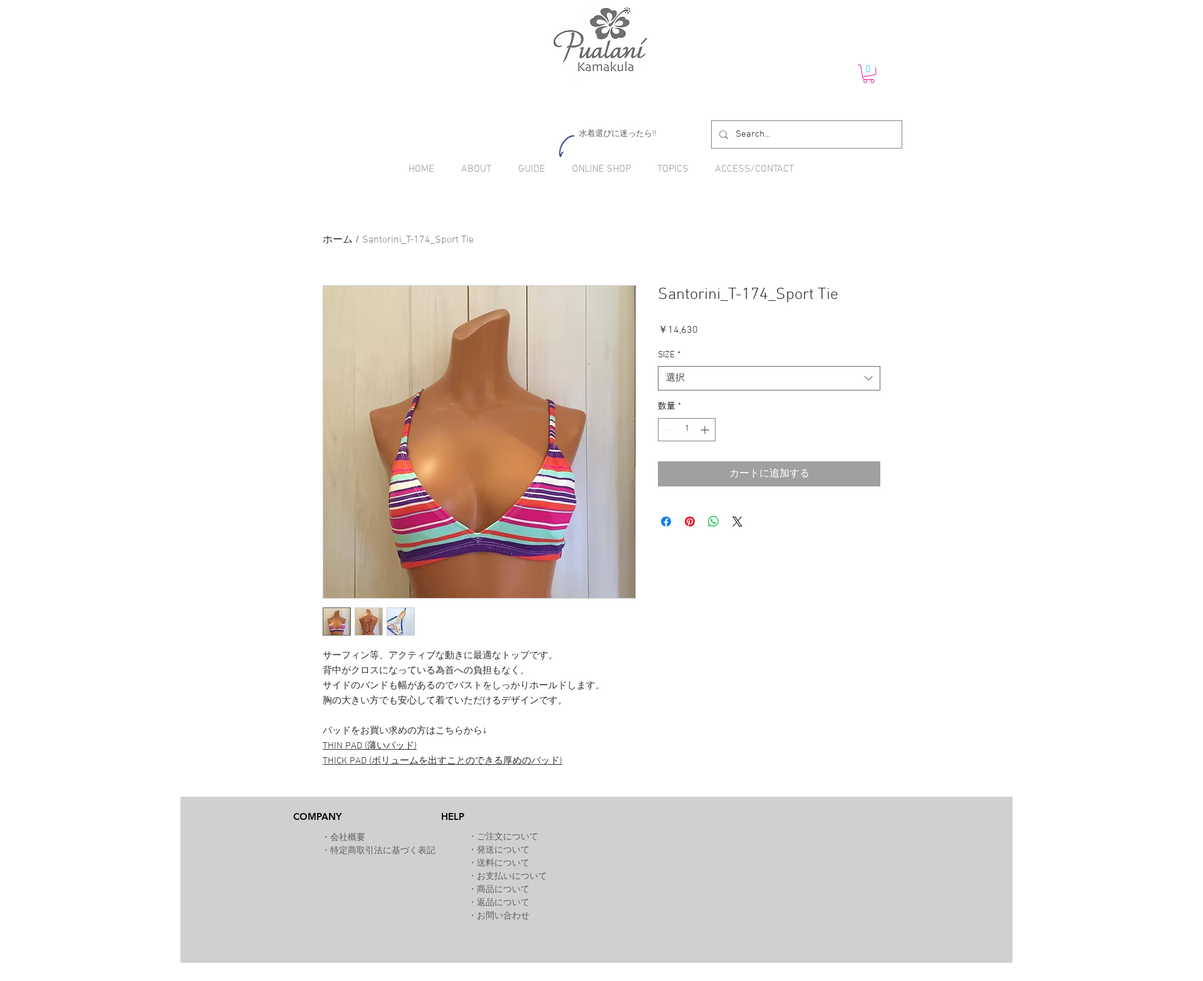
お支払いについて (512, 876)
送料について (503, 863)
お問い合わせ (503, 916)
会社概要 (347, 837)
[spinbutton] (686, 430)
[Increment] (706, 430)
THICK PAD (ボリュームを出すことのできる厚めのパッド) (442, 761)
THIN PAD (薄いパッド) (370, 746)
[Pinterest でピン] (689, 521)
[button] (869, 74)
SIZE (669, 355)
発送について (503, 850)
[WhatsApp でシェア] (713, 521)
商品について (503, 889)
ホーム (338, 240)
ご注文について (507, 837)
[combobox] (769, 378)
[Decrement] (667, 430)
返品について (503, 903)
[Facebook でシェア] (666, 521)
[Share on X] (737, 521)
